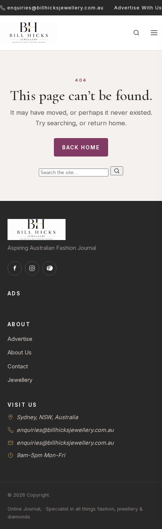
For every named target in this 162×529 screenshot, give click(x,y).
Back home (80, 147)
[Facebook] (15, 268)
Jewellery (20, 380)
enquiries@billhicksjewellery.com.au (65, 430)
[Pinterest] (49, 268)
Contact (18, 366)
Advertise (20, 339)
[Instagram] (32, 268)
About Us (20, 352)
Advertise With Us (138, 8)
